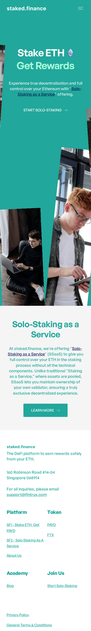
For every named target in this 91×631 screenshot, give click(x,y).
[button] (81, 8)
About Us (14, 555)
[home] (30, 8)
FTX (50, 535)
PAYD (51, 525)
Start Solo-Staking (62, 585)
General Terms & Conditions (29, 625)
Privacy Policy (18, 615)
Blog (10, 585)
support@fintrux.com (27, 494)
